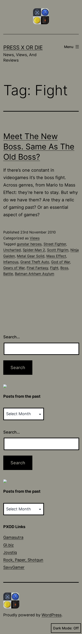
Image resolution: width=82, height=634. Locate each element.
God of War (60, 262)
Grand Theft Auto (34, 262)
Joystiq (10, 552)
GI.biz (8, 545)
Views (35, 238)
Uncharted (12, 250)
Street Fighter (55, 244)
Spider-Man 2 (34, 250)
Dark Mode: (62, 628)
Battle (8, 273)
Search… (11, 337)
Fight (54, 268)
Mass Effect (56, 256)
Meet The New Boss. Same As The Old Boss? (38, 146)
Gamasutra (13, 537)
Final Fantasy (37, 268)
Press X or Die (23, 47)
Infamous (10, 262)
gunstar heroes (29, 244)
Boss (64, 268)
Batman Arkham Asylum (34, 273)
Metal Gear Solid (30, 256)
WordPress (51, 615)
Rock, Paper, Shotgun (23, 560)
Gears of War (14, 268)
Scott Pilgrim (57, 250)
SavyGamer (13, 567)
